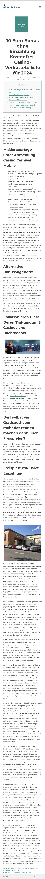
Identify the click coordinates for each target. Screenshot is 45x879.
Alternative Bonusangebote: (19, 95)
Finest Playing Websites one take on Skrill (18, 872)
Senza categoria (22, 80)
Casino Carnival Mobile (18, 396)
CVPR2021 (10, 77)
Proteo (5, 876)
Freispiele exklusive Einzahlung (20, 108)
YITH (35, 876)
